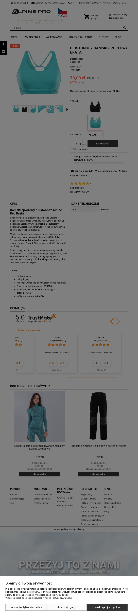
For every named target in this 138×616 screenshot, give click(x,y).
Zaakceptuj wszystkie (107, 607)
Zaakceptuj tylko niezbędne (25, 607)
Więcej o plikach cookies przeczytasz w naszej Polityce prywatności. (38, 598)
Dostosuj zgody (66, 607)
